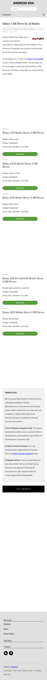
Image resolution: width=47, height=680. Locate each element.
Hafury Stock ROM (35, 59)
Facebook (11, 653)
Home (5, 29)
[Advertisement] (23, 102)
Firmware (7, 14)
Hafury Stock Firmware (23, 453)
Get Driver (20, 154)
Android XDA (23, 3)
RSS (6, 653)
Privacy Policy (9, 633)
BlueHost (14, 667)
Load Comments (23, 489)
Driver (10, 29)
